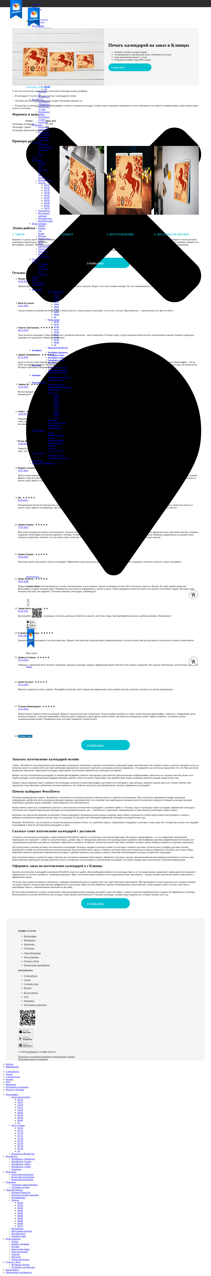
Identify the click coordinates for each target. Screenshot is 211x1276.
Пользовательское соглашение (33, 1059)
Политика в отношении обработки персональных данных (46, 1056)
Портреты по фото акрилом (59, 387)
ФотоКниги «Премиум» (44, 102)
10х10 (56, 294)
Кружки (51, 438)
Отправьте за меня (56, 380)
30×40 (47, 86)
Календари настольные (44, 133)
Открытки (29, 948)
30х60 (56, 407)
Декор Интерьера (32, 953)
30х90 (56, 410)
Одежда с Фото (31, 961)
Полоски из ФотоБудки (58, 348)
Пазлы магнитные (43, 255)
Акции (27, 980)
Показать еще (25, 736)
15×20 (56, 332)
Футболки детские (43, 265)
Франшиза (29, 1001)
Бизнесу (28, 988)
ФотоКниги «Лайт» (44, 113)
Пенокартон (17, 1228)
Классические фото (56, 292)
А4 (55, 317)
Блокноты (43, 122)
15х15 (56, 302)
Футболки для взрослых (58, 458)
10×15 (56, 324)
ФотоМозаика (54, 390)
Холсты (15, 1200)
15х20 (56, 304)
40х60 (56, 415)
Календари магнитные (43, 128)
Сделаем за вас (31, 984)
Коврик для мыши (55, 435)
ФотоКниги (30, 940)
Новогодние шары (56, 440)
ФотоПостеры (45, 218)
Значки (41, 226)
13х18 (56, 299)
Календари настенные (43, 138)
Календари (29, 944)
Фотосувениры (31, 957)
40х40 (56, 412)
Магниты (16, 1257)
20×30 (20, 1143)
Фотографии (30, 936)
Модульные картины (21, 1231)
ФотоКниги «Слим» (44, 108)
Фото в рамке (54, 320)
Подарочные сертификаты (37, 965)
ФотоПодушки (45, 221)
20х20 (56, 307)
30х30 (56, 312)
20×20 (20, 1141)
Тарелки (51, 446)
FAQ (26, 997)
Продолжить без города (38, 87)
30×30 (56, 340)
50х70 (20, 1226)
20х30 (56, 397)
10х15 (56, 296)
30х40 (56, 314)
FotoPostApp (32, 1052)
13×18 (56, 327)
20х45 (56, 405)
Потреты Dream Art (56, 385)
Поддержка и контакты (35, 1005)
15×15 (56, 330)
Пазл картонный (55, 443)
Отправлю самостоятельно (59, 377)
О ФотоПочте (30, 976)
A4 (45, 89)
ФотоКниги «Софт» (44, 118)
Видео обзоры (31, 993)
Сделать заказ (118, 67)
